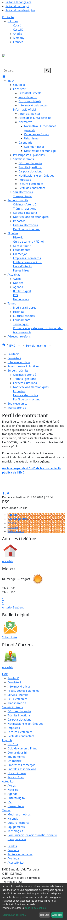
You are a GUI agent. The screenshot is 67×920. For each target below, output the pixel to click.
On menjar (14, 761)
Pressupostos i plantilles (23, 366)
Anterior (7, 607)
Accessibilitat (16, 862)
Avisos (12, 523)
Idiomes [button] (13, 21)
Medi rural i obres (19, 814)
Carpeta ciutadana (25, 383)
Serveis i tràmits (36, 345)
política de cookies (35, 908)
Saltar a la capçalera (18, 2)
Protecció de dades (20, 854)
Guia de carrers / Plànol (23, 748)
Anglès (17, 34)
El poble (7, 740)
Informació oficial (19, 362)
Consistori (14, 358)
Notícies (13, 527)
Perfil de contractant (26, 399)
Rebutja (44, 914)
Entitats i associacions (22, 769)
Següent (18, 607)
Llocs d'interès (17, 773)
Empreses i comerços (21, 765)
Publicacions (16, 531)
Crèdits (12, 846)
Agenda (13, 515)
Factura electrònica (25, 395)
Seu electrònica (17, 403)
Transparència (17, 408)
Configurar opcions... (14, 914)
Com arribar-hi (17, 752)
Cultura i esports (18, 823)
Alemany (18, 38)
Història (13, 744)
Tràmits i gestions (24, 379)
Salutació (13, 354)
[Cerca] (47, 70)
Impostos (19, 391)
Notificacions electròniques (31, 387)
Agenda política (18, 519)
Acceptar (57, 914)
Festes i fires (16, 777)
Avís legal (14, 858)
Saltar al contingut (17, 6)
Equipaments (16, 757)
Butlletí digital (16, 798)
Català (17, 25)
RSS (10, 802)
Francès (18, 42)
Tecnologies (15, 831)
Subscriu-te (9, 637)
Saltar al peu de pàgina (20, 10)
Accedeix (7, 561)
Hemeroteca (16, 806)
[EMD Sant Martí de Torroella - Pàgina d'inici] (23, 61)
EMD (12, 345)
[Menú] (3, 76)
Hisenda (13, 818)
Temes (6, 810)
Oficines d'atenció (24, 375)
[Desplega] (19, 346)
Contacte (8, 17)
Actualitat (8, 781)
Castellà (18, 29)
